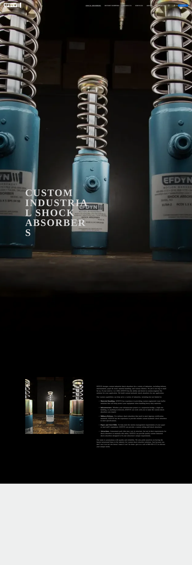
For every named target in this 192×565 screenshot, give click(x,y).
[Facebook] (174, 5)
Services (139, 5)
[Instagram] (169, 5)
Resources (160, 5)
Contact (183, 5)
